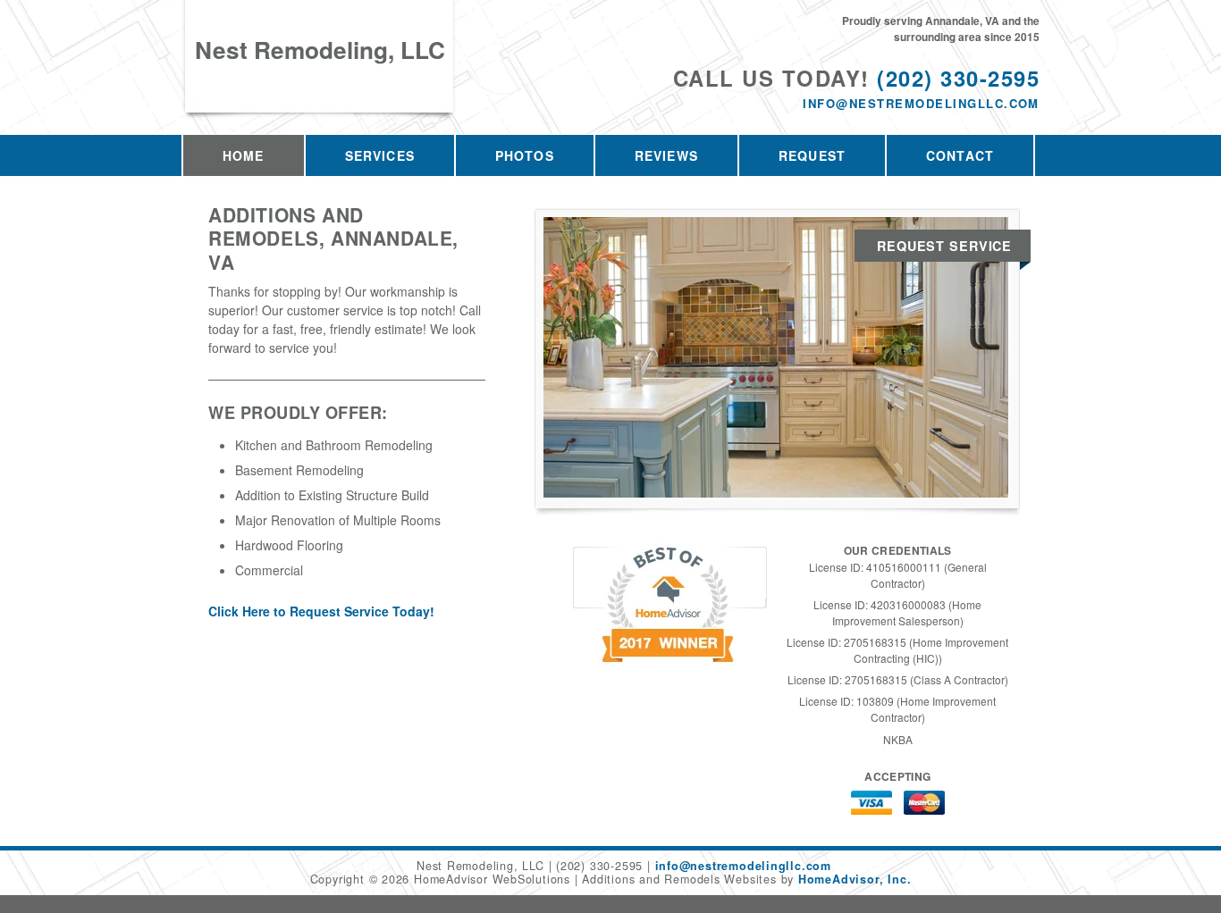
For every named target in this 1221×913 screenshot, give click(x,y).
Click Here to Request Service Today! (321, 611)
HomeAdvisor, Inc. (854, 879)
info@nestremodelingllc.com (921, 103)
